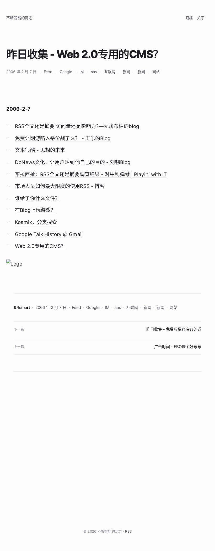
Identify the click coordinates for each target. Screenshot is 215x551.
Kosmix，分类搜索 (36, 222)
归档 (189, 18)
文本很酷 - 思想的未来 (40, 150)
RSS (128, 531)
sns (94, 71)
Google (66, 71)
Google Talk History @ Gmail (49, 234)
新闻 (126, 71)
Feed (48, 71)
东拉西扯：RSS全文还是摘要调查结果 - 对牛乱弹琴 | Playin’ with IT (91, 174)
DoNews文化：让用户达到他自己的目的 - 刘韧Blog (73, 162)
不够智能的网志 (19, 18)
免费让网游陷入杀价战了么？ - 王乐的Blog (63, 138)
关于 (201, 18)
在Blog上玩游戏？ (35, 210)
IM (81, 71)
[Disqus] (107, 450)
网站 (156, 71)
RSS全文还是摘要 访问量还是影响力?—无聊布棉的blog (77, 126)
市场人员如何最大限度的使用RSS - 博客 (60, 186)
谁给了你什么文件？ (37, 198)
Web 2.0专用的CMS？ (40, 246)
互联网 (109, 71)
